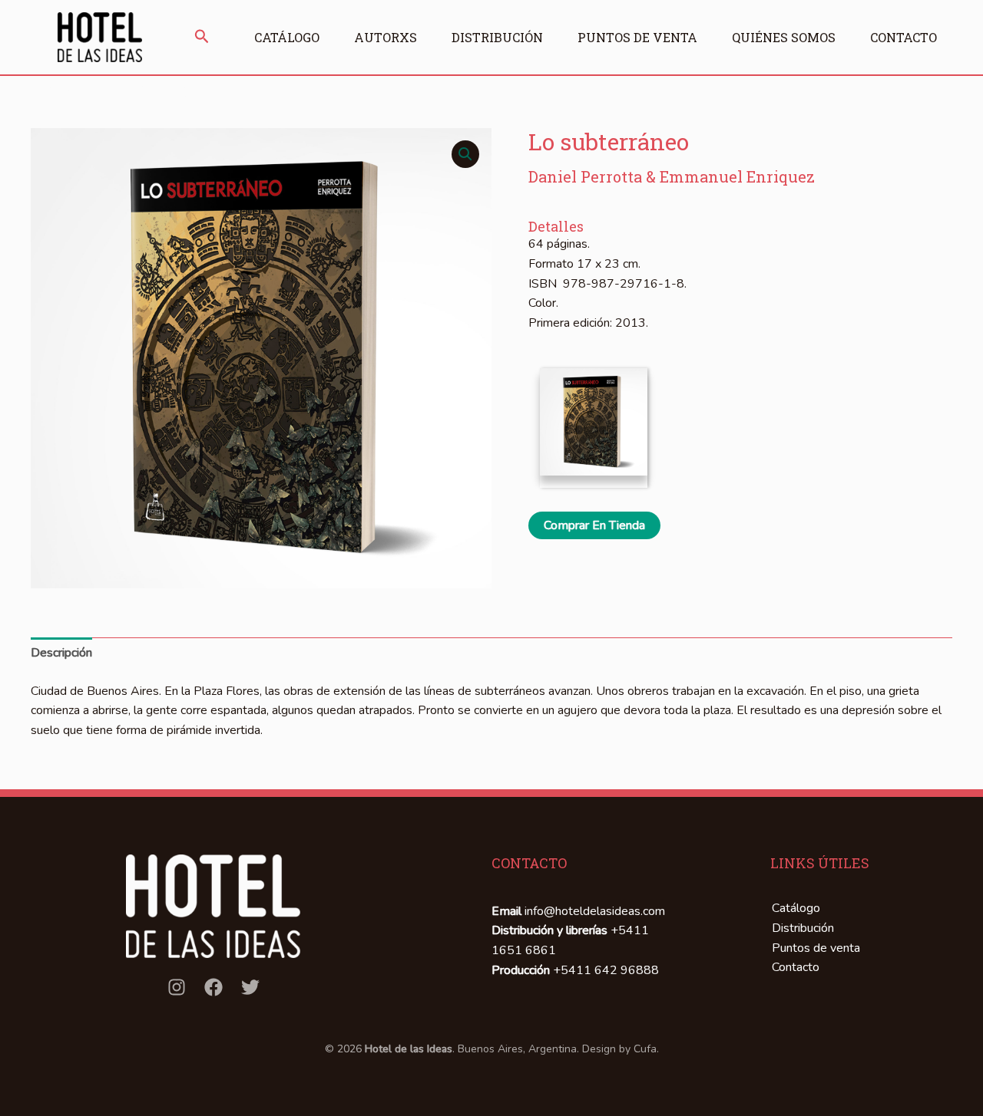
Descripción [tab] (61, 652)
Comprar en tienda (594, 525)
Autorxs (385, 37)
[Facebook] (213, 987)
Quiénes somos (784, 37)
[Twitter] (250, 987)
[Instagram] (176, 987)
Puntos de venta (637, 37)
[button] (202, 37)
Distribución (497, 37)
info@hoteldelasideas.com (595, 911)
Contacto (903, 37)
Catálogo (286, 37)
